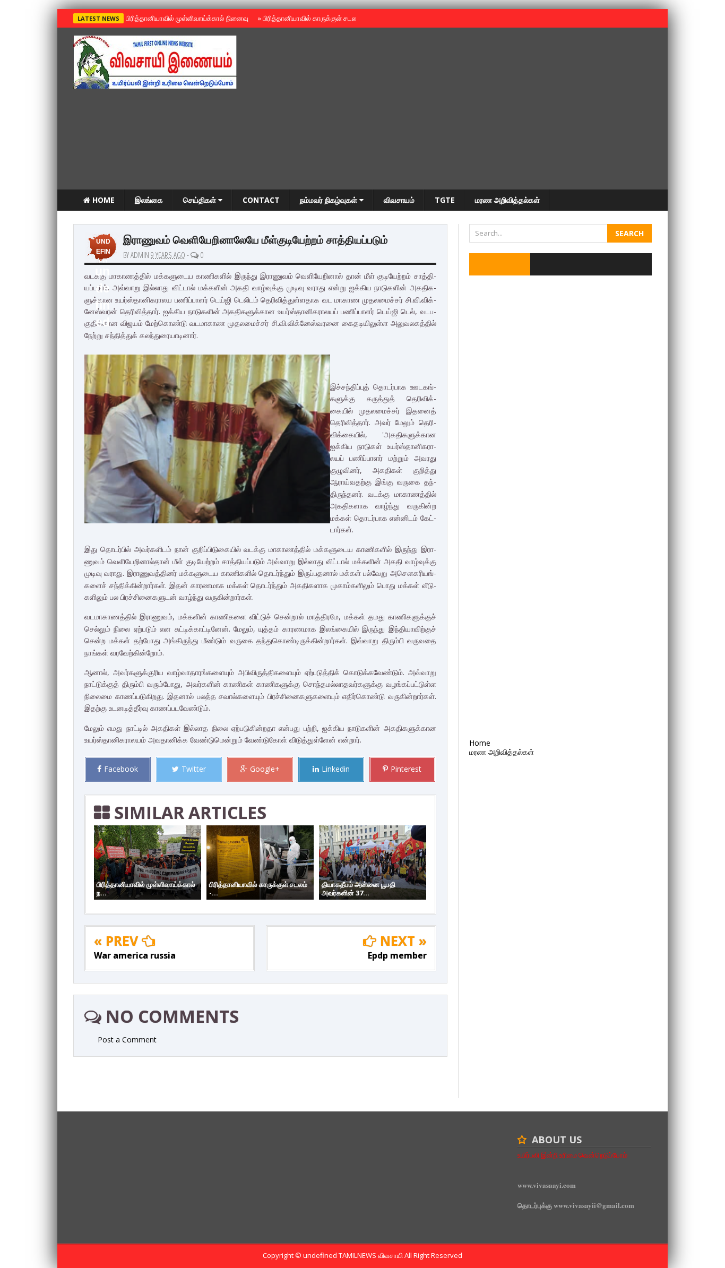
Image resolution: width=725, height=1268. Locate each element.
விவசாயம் (399, 200)
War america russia (135, 955)
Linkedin (336, 769)
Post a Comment (127, 1039)
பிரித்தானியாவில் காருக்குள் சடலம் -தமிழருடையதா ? (335, 18)
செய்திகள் (200, 200)
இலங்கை (149, 200)
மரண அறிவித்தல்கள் (507, 200)
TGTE (445, 200)
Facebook (121, 769)
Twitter (194, 769)
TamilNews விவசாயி (371, 1255)
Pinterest (406, 769)
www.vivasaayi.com (546, 1185)
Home (102, 200)
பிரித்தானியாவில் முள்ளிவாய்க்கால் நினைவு (185, 18)
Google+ (265, 769)
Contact (261, 200)
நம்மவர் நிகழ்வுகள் (329, 200)
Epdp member (397, 955)
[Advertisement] (458, 110)
